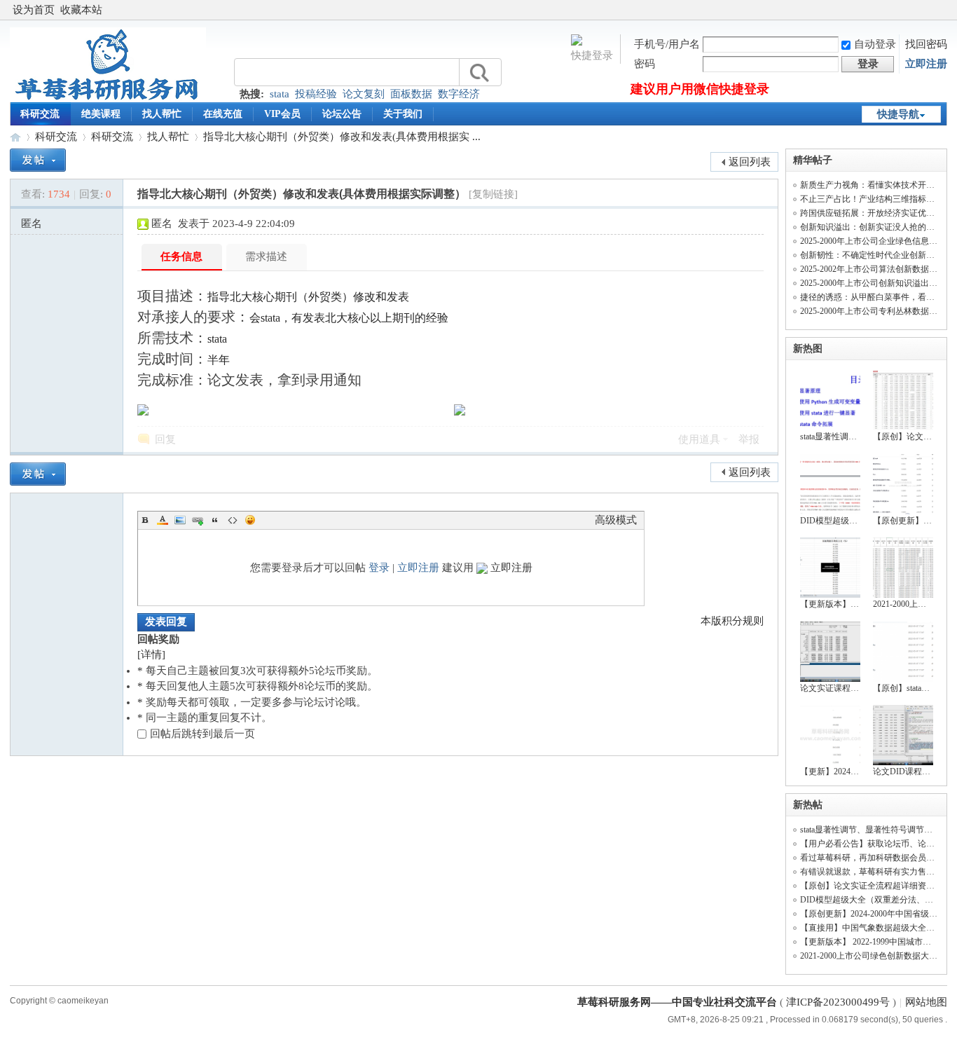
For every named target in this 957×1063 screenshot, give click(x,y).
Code (233, 520)
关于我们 (402, 114)
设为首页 (34, 9)
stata (279, 94)
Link (198, 520)
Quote (215, 520)
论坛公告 (342, 114)
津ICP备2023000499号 (838, 1002)
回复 (165, 439)
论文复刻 (364, 94)
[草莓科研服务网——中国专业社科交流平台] (108, 98)
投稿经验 (316, 94)
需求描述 (266, 256)
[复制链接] (493, 194)
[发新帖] (38, 160)
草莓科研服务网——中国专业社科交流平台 (15, 137)
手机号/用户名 (667, 44)
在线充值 (222, 114)
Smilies (250, 520)
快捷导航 (898, 114)
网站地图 (926, 1002)
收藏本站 (81, 9)
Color (163, 520)
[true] (478, 72)
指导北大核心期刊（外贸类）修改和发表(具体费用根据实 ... (342, 136)
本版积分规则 (732, 620)
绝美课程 (101, 114)
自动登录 (875, 44)
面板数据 (411, 94)
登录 (379, 567)
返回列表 (750, 161)
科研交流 (40, 114)
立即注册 (926, 63)
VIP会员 (282, 114)
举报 (748, 439)
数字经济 (459, 94)
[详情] (151, 654)
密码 (644, 63)
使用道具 (699, 439)
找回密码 (926, 44)
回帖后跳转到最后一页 (202, 733)
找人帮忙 (161, 114)
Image (180, 520)
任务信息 (181, 256)
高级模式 (616, 520)
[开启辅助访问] (943, 10)
